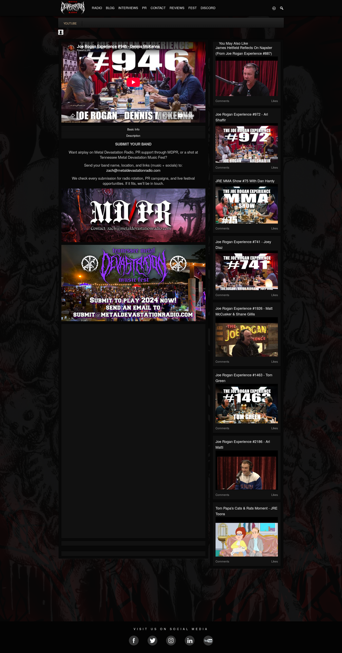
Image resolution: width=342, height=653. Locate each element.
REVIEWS (177, 8)
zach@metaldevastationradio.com (133, 170)
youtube (70, 23)
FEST (192, 8)
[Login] (274, 8)
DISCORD (208, 8)
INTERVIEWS (128, 8)
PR (144, 8)
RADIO (97, 8)
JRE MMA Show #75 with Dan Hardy (245, 180)
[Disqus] (133, 379)
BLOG (110, 8)
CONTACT (158, 8)
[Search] (282, 8)
